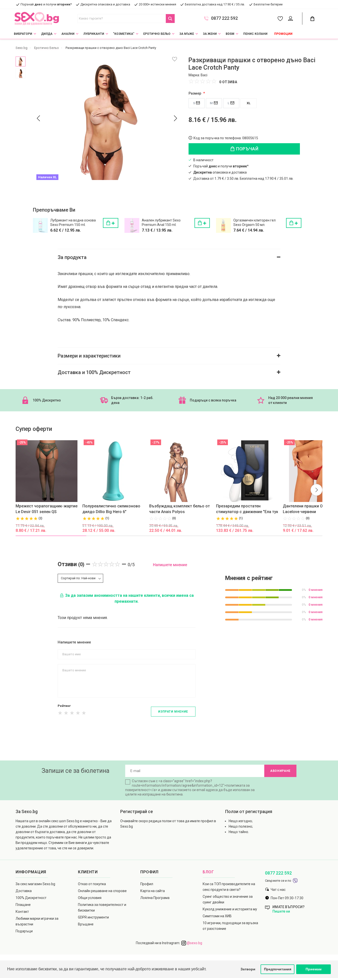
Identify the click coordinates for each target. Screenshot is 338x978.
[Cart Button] (312, 19)
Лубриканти (93, 34)
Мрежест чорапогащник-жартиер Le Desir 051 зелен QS (48, 509)
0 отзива (228, 82)
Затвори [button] (248, 969)
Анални (67, 34)
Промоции (283, 34)
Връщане (86, 924)
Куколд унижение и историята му (230, 909)
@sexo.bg (194, 943)
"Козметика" (123, 34)
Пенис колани (255, 34)
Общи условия (89, 898)
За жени (210, 34)
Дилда (46, 34)
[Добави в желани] (174, 59)
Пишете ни (281, 911)
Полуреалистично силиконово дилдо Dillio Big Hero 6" (111, 509)
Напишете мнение (170, 564)
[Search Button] (170, 18)
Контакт (22, 912)
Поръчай (247, 148)
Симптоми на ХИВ (217, 916)
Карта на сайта (152, 891)
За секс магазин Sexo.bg (35, 884)
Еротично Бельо (156, 34)
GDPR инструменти (93, 917)
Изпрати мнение (173, 711)
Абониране (280, 771)
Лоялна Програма (154, 898)
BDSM (230, 34)
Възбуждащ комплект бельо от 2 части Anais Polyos (181, 509)
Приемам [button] (313, 969)
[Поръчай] (110, 223)
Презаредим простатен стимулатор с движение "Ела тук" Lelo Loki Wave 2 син (248, 509)
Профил (146, 884)
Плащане (23, 905)
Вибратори (23, 34)
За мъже (186, 34)
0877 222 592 (224, 18)
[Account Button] (291, 18)
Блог (208, 872)
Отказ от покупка (92, 884)
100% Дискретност (31, 898)
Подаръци (24, 931)
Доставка (24, 891)
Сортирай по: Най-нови (78, 578)
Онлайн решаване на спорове (102, 891)
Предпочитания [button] (277, 969)
